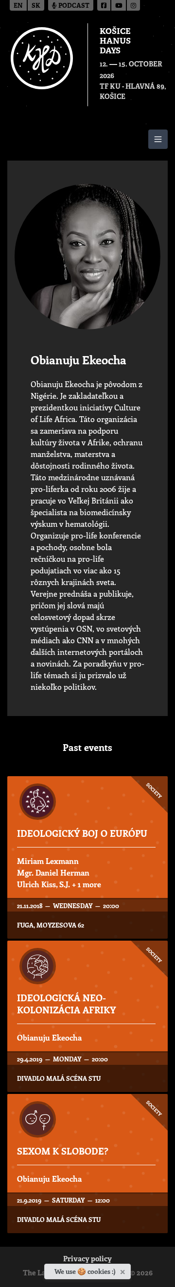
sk (36, 6)
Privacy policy (87, 1259)
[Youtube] (119, 5)
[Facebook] (104, 5)
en (18, 6)
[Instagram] (133, 5)
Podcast (73, 6)
